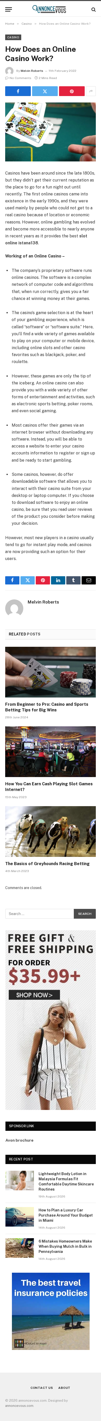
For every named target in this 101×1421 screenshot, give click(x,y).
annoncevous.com (19, 1406)
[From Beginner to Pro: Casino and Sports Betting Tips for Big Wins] (50, 672)
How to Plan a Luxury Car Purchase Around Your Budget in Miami (66, 1215)
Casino (13, 37)
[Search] (93, 9)
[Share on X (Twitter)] (45, 91)
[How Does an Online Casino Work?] (50, 131)
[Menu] (8, 9)
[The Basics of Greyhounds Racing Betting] (50, 831)
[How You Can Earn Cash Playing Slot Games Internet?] (50, 751)
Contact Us (42, 1388)
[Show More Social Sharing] (91, 91)
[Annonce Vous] (50, 9)
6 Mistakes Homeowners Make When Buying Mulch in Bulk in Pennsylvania (65, 1246)
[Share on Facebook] (18, 91)
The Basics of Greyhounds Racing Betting (47, 863)
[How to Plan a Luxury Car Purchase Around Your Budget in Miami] (19, 1217)
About (64, 1388)
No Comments (20, 78)
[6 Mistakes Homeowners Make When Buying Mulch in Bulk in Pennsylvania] (19, 1248)
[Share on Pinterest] (72, 91)
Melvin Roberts (32, 71)
